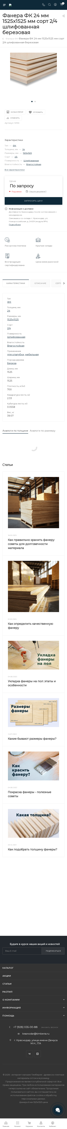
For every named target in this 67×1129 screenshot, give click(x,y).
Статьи (7, 984)
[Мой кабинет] (55, 4)
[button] (32, 101)
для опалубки (15, 354)
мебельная (32, 354)
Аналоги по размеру (42, 430)
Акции (6, 976)
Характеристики (15, 283)
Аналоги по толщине (15, 430)
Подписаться (53, 951)
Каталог (8, 968)
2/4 (16, 157)
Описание (40, 283)
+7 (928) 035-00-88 (25, 1027)
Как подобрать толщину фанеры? (32, 849)
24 (23, 149)
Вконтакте (29, 1053)
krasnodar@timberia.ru (35, 1033)
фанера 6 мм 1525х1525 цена (33, 1102)
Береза (11, 363)
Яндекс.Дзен (37, 1053)
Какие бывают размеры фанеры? (32, 738)
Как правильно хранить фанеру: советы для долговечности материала (31, 544)
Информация (11, 1007)
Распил (7, 991)
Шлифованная (31, 160)
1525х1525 (27, 153)
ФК (14, 145)
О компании (11, 999)
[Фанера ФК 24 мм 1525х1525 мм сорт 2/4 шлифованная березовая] (33, 75)
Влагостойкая (33, 164)
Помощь (8, 1015)
